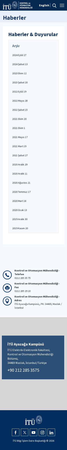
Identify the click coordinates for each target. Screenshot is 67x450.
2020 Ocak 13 (19, 210)
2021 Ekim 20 (19, 119)
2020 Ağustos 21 (21, 182)
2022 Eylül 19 (19, 91)
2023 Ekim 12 (19, 73)
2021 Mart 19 (19, 146)
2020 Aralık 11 (19, 173)
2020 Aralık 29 (19, 164)
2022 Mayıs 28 (20, 100)
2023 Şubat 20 (20, 82)
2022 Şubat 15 (20, 109)
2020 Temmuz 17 (21, 191)
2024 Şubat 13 (20, 64)
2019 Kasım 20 (20, 228)
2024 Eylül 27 (19, 55)
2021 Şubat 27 (20, 155)
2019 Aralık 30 (19, 219)
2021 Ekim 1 (18, 128)
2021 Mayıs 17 (20, 137)
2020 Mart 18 (19, 201)
